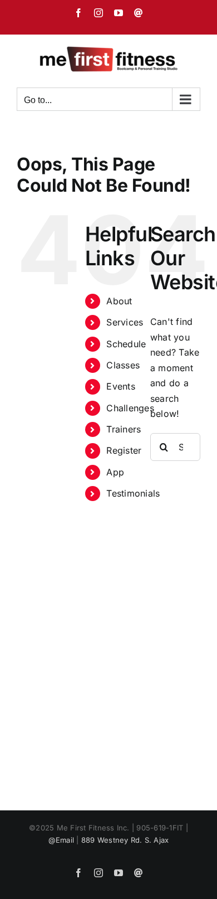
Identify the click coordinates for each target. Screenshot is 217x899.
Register (123, 450)
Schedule (126, 343)
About (119, 301)
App (115, 472)
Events (120, 386)
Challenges (130, 408)
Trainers (123, 429)
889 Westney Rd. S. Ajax (125, 839)
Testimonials (133, 493)
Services (124, 322)
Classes (123, 365)
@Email (61, 839)
